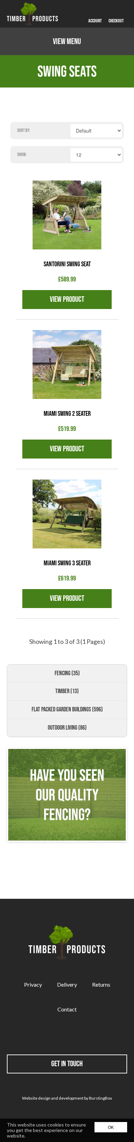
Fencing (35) (67, 673)
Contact (67, 1009)
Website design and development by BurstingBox (67, 1098)
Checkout (116, 20)
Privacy (33, 984)
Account (95, 20)
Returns (101, 984)
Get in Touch (67, 1063)
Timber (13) (67, 691)
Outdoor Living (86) (67, 727)
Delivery (67, 984)
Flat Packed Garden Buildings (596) (67, 709)
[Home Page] (32, 14)
